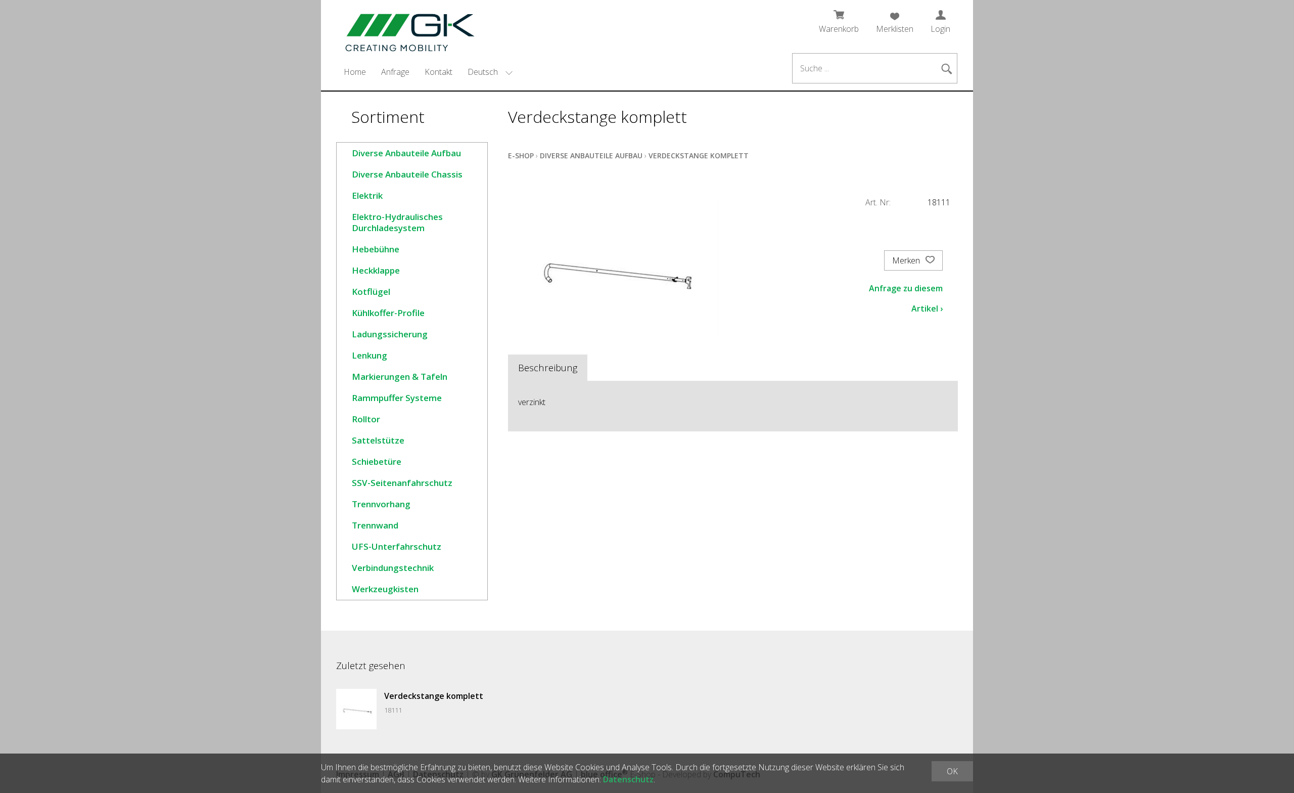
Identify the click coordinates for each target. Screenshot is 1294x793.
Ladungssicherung (390, 334)
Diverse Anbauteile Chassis (407, 174)
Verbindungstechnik (393, 568)
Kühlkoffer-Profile (388, 313)
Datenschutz (628, 779)
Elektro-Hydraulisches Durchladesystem (397, 222)
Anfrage (395, 71)
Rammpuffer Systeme (397, 398)
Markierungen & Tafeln (399, 376)
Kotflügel (371, 291)
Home (355, 71)
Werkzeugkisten (385, 589)
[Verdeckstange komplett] (356, 709)
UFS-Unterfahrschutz (396, 546)
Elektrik (367, 195)
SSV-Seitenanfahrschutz (402, 483)
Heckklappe (376, 270)
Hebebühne (375, 249)
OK (952, 771)
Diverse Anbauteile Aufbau (406, 153)
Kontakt (438, 71)
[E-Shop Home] (404, 29)
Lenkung (369, 355)
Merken (907, 260)
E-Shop (521, 155)
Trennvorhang (381, 504)
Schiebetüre (376, 461)
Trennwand (375, 525)
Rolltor (366, 419)
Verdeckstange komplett (699, 155)
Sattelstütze (378, 440)
